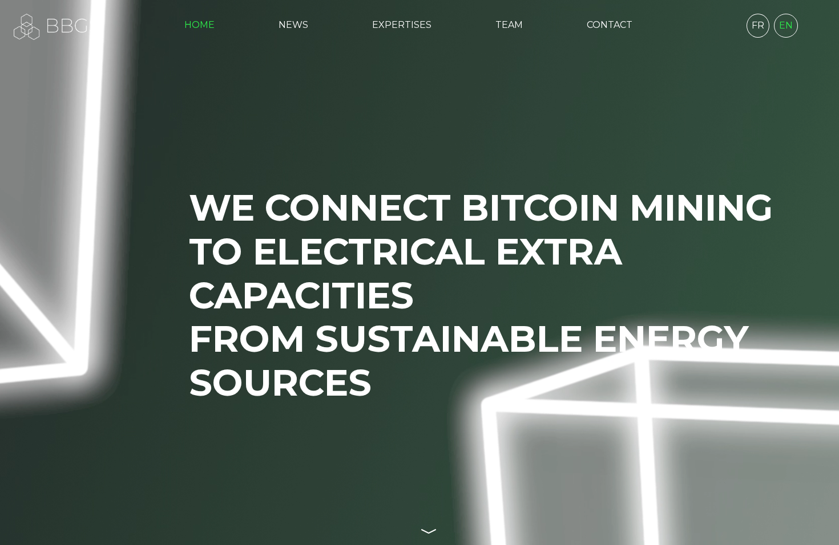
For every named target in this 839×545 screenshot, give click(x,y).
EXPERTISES (401, 24)
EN (786, 25)
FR (758, 25)
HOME (199, 24)
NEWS (293, 24)
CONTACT (609, 24)
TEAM (509, 24)
